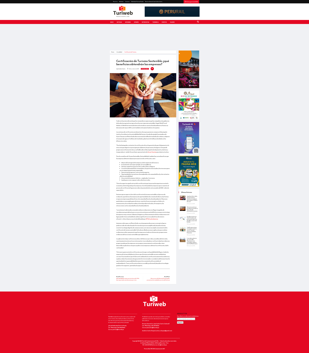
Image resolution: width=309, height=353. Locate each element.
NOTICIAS (119, 22)
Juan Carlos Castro (120, 69)
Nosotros (115, 1)
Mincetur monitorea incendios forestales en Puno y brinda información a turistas (192, 209)
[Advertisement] (154, 38)
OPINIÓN (136, 22)
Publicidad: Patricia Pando (137, 1)
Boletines (121, 1)
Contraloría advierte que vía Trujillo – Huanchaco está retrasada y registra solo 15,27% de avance (192, 241)
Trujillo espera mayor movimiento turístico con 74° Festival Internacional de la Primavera (192, 230)
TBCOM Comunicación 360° (157, 349)
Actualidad (119, 52)
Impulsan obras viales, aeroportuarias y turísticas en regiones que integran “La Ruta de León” (192, 198)
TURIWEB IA (155, 22)
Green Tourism (152, 152)
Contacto (127, 1)
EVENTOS (164, 22)
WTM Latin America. (152, 219)
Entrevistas (145, 22)
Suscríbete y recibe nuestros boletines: (188, 316)
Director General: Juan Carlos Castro (153, 1)
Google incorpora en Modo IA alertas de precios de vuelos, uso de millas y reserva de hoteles (192, 219)
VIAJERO (172, 22)
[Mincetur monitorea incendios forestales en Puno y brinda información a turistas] (182, 208)
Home (112, 52)
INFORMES (128, 22)
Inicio (112, 22)
